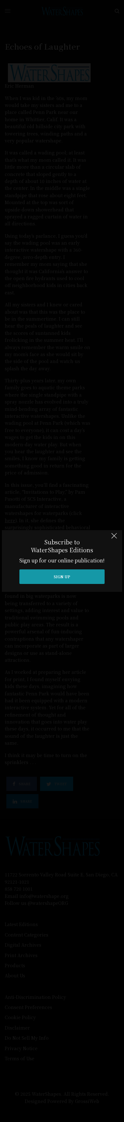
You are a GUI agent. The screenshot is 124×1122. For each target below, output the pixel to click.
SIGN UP (62, 576)
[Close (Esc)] (114, 539)
